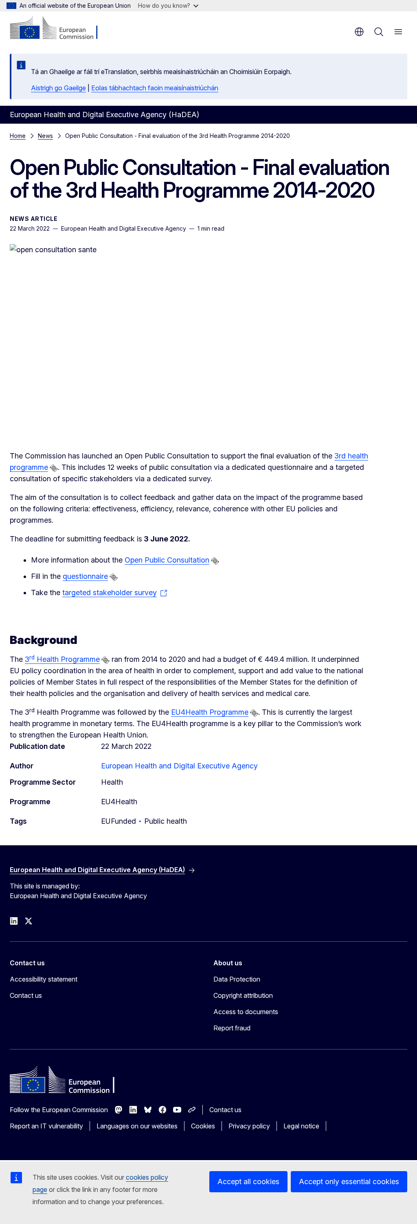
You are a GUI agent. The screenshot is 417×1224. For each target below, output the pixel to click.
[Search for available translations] (54, 468)
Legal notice (301, 1126)
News (45, 135)
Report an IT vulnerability (46, 1126)
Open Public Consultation (167, 560)
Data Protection (236, 979)
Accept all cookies (248, 1181)
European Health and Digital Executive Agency (179, 765)
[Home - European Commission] (59, 28)
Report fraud (231, 1028)
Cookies (203, 1126)
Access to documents (245, 1012)
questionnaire (85, 576)
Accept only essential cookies (349, 1181)
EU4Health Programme (209, 712)
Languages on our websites (137, 1126)
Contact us (26, 995)
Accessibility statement (43, 979)
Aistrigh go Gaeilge (58, 88)
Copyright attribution (243, 995)
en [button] (359, 32)
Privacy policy (249, 1126)
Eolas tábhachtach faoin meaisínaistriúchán (154, 88)
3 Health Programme (62, 659)
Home (18, 135)
